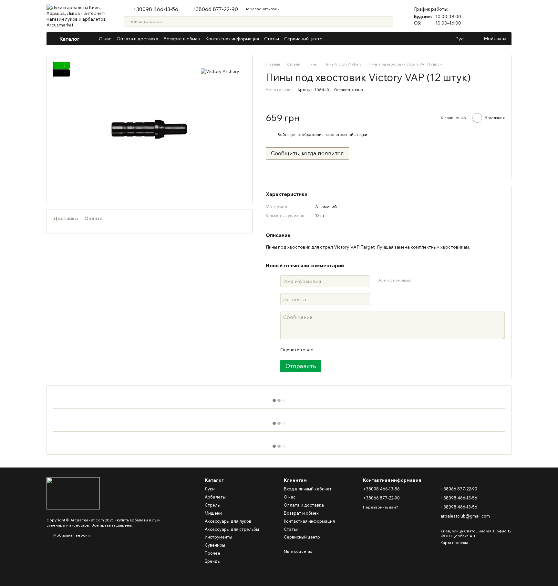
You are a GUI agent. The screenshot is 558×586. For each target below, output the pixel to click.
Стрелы (213, 505)
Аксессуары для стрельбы (232, 529)
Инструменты (218, 537)
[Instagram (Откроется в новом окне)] (331, 38)
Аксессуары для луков (228, 521)
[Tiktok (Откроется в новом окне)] (362, 38)
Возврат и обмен (181, 39)
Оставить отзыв (348, 89)
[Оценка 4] (355, 350)
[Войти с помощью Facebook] (418, 280)
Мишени (213, 513)
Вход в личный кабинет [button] (308, 488)
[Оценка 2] (334, 350)
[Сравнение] (489, 16)
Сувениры (215, 545)
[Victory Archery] (220, 71)
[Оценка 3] (344, 350)
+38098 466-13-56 (155, 9)
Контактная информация (232, 39)
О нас (105, 39)
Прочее (212, 553)
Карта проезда (454, 542)
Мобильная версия (71, 535)
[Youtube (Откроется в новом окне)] (347, 38)
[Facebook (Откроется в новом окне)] (339, 38)
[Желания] (506, 16)
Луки (210, 488)
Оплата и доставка (137, 39)
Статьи (271, 39)
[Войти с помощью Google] (428, 280)
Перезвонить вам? (262, 8)
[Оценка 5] (365, 350)
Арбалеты (215, 496)
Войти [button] (283, 134)
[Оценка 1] (324, 350)
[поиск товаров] (388, 21)
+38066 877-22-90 (215, 9)
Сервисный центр (303, 39)
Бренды (213, 561)
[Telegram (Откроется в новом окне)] (354, 38)
